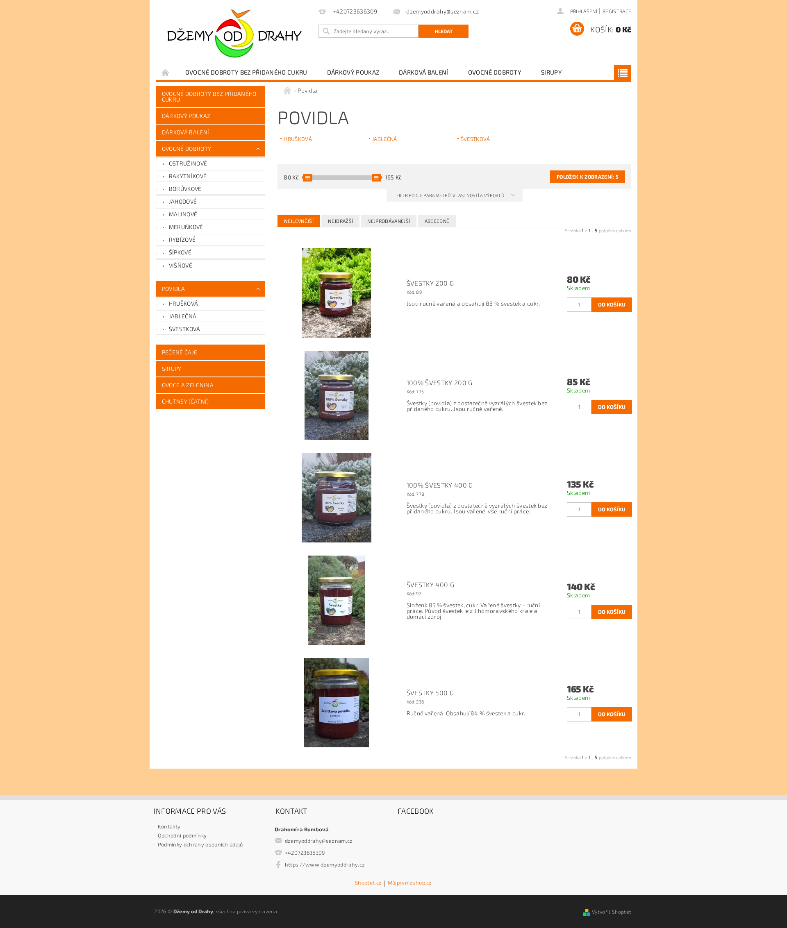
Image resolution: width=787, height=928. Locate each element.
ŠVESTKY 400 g (430, 584)
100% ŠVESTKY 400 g (440, 485)
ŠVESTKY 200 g (430, 283)
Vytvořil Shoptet (611, 911)
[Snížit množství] (570, 300)
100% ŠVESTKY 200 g (440, 382)
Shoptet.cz (368, 883)
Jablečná (183, 316)
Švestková (184, 328)
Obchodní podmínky (182, 835)
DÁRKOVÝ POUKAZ (353, 72)
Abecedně (437, 221)
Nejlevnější (299, 221)
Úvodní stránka (165, 72)
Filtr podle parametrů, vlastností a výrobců (450, 195)
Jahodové (183, 201)
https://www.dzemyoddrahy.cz (325, 864)
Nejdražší (340, 221)
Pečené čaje (180, 352)
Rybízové (182, 239)
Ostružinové (188, 163)
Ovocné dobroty (494, 72)
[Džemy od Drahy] (236, 36)
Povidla (173, 288)
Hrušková (183, 303)
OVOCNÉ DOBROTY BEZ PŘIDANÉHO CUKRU (246, 72)
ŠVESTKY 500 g (430, 693)
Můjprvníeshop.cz (410, 883)
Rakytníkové (188, 175)
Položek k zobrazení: (588, 176)
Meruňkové (186, 226)
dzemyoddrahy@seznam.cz (319, 840)
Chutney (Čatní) (185, 401)
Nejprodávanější (388, 221)
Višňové (180, 265)
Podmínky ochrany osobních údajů (200, 844)
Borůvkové (185, 188)
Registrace (617, 11)
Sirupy (551, 72)
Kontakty (169, 826)
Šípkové (180, 252)
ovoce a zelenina (188, 384)
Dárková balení (423, 72)
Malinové (183, 214)
